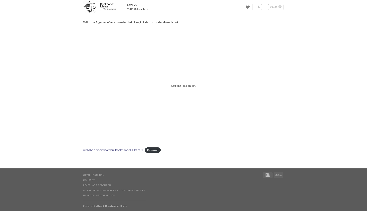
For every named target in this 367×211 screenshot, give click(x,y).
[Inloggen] (259, 7)
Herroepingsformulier (99, 195)
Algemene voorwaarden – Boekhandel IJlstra (114, 190)
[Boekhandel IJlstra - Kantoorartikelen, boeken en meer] (102, 7)
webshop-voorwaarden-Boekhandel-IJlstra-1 (113, 150)
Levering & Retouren (97, 185)
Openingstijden (93, 175)
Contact (89, 180)
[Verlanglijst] (248, 7)
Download (152, 150)
